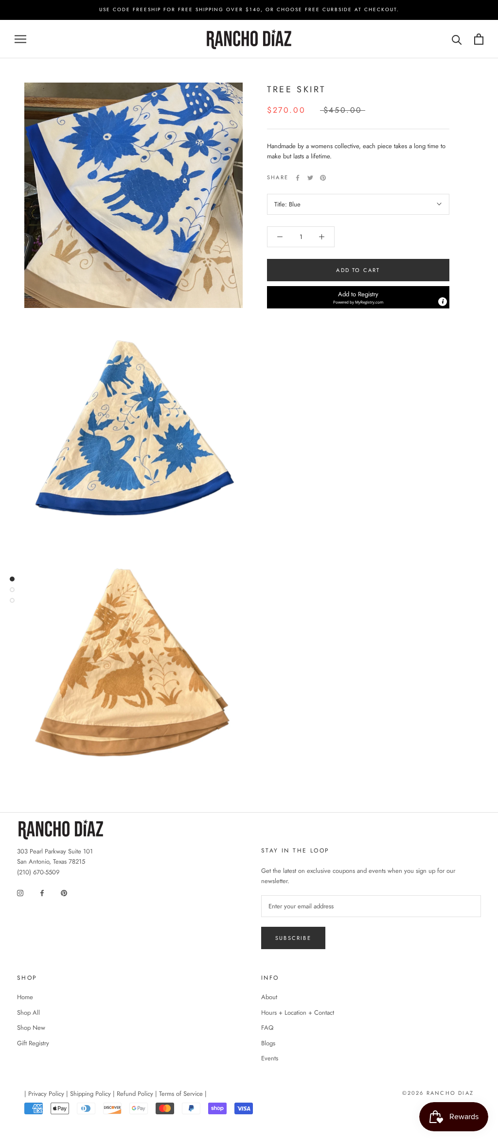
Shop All (28, 1012)
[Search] (457, 39)
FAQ (267, 1027)
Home (25, 997)
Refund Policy (135, 1093)
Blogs (268, 1043)
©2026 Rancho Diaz (438, 1093)
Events (269, 1058)
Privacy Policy (46, 1093)
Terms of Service (181, 1093)
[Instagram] (20, 892)
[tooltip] (442, 301)
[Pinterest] (323, 178)
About (269, 997)
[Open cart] (478, 39)
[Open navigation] (20, 39)
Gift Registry (33, 1043)
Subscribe (293, 938)
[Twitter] (310, 178)
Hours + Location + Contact (297, 1012)
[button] (358, 297)
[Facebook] (298, 178)
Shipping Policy (90, 1093)
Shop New (31, 1027)
